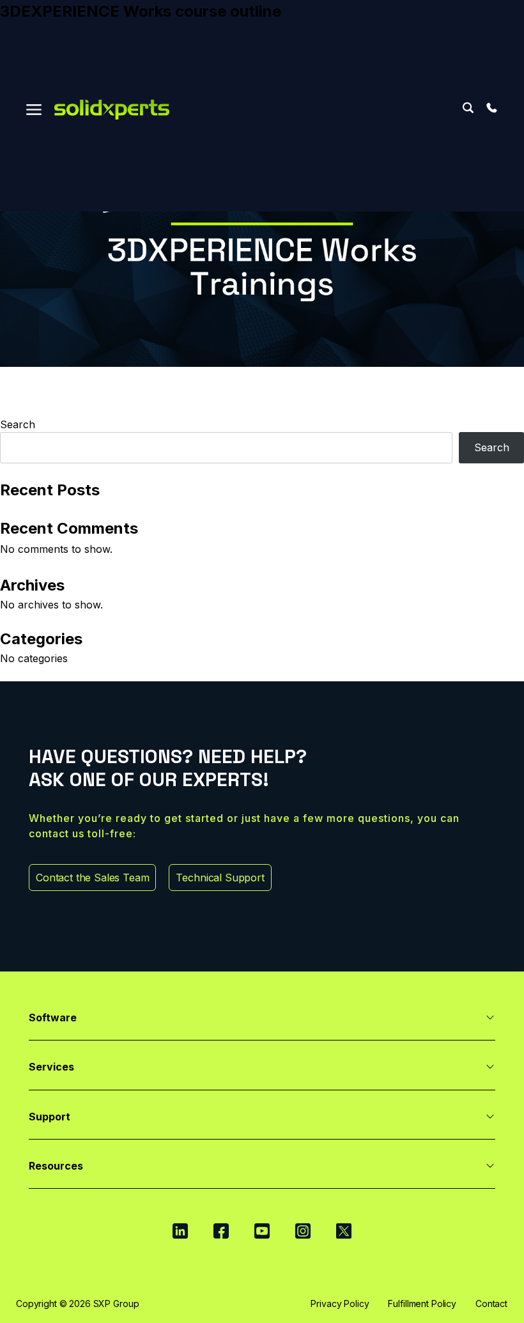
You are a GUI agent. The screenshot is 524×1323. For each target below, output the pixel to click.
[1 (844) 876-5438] (491, 108)
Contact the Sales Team (92, 877)
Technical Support (220, 877)
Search (468, 108)
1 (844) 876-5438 (491, 108)
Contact (491, 1303)
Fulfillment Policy (422, 1303)
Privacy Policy (340, 1303)
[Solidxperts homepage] (111, 110)
